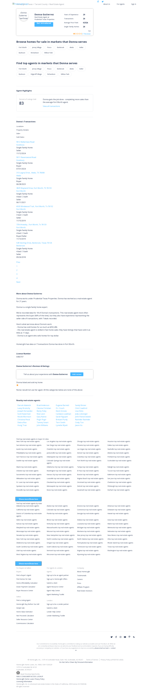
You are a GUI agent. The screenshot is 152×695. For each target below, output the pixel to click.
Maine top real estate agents (117, 524)
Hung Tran (22, 425)
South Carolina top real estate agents (29, 547)
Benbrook (60, 47)
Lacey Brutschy (23, 408)
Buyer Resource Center (24, 590)
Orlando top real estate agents (27, 471)
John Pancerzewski (83, 416)
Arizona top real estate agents (88, 506)
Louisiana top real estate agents (88, 524)
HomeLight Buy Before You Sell (27, 604)
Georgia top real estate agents (88, 513)
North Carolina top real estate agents (60, 539)
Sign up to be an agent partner (58, 575)
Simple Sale (20, 608)
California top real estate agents (28, 510)
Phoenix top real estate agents (88, 445)
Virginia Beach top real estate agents (90, 478)
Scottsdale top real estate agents (119, 461)
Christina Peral (23, 419)
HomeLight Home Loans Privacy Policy (30, 679)
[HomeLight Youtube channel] (125, 637)
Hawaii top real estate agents (118, 513)
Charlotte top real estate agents (58, 449)
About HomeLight (83, 572)
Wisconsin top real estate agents (58, 554)
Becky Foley (41, 411)
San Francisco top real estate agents (29, 457)
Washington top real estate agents (59, 471)
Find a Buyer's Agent (23, 575)
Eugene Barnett (62, 405)
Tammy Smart (42, 422)
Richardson (35, 53)
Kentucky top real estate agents (58, 524)
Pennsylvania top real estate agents (90, 543)
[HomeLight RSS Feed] (134, 637)
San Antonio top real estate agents (29, 445)
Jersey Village (37, 47)
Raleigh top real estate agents (118, 467)
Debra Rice (21, 422)
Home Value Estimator (24, 612)
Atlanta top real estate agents (118, 453)
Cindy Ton (79, 422)
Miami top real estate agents (26, 467)
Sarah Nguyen (62, 416)
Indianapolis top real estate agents (59, 457)
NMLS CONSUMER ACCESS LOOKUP (29, 676)
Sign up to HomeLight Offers (57, 579)
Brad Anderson (43, 405)
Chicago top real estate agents (88, 441)
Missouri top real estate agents (58, 531)
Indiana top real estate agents (88, 520)
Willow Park (48, 53)
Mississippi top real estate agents (28, 531)
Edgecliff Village (36, 74)
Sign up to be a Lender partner (58, 604)
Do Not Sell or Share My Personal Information (76, 662)
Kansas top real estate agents (27, 524)
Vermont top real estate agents (58, 550)
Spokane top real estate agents (27, 486)
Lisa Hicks (79, 411)
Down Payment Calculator (25, 587)
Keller (81, 47)
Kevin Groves (61, 411)
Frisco (49, 47)
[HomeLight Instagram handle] (120, 637)
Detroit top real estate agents (88, 486)
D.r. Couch (60, 408)
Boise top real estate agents (57, 490)
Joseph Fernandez (24, 411)
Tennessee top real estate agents (89, 547)
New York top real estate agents (28, 441)
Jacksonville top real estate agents (59, 453)
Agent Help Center (53, 590)
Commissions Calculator (25, 623)
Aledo (72, 47)
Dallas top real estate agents (117, 445)
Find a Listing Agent (23, 600)
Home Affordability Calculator (26, 583)
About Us (106, 4)
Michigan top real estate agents (88, 527)
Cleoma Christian (44, 408)
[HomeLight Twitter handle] (111, 637)
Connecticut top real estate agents (89, 510)
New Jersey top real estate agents (89, 535)
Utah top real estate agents (26, 550)
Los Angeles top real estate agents (59, 441)
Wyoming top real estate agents (88, 554)
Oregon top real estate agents (58, 543)
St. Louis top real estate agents (27, 482)
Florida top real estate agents (57, 513)
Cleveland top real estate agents (58, 482)
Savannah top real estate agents (88, 490)
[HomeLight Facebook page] (116, 637)
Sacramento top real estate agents (29, 474)
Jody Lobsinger (81, 414)
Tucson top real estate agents (118, 471)
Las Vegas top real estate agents (89, 449)
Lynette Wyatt (62, 425)
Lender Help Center (54, 612)
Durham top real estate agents (118, 490)
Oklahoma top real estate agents (28, 543)
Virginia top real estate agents (88, 550)
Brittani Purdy (62, 419)
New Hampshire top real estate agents (61, 535)
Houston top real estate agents (118, 441)
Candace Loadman (63, 414)
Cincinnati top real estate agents (88, 482)
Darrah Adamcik (24, 405)
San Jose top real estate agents (118, 478)
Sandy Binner (80, 405)
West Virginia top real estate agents (29, 554)
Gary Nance (41, 416)
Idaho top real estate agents (26, 520)
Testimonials (81, 575)
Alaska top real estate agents (57, 506)
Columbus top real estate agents (89, 457)
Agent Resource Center (55, 587)
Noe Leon (41, 414)
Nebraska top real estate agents (119, 531)
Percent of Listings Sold (27, 99)
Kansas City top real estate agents (59, 474)
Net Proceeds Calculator (25, 616)
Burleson (22, 53)
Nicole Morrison (24, 416)
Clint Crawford (81, 408)
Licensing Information (24, 681)
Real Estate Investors (84, 591)
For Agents (121, 4)
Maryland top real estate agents (27, 527)
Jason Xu (78, 425)
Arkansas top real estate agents (118, 506)
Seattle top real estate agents (27, 461)
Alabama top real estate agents (27, 506)
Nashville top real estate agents (118, 449)
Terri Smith (60, 422)
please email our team (102, 648)
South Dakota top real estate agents (60, 547)
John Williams (42, 425)
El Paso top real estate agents (88, 471)
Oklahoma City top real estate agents (60, 467)
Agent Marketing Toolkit (55, 594)
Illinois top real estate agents (57, 520)
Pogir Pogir (41, 419)
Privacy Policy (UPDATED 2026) (112, 660)
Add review (76, 374)
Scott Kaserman (24, 414)
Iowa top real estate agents (117, 520)
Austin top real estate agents (26, 449)
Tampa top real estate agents (88, 467)
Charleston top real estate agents (119, 482)
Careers (80, 579)
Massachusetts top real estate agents (60, 527)
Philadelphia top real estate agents (28, 453)
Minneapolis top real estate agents (59, 486)
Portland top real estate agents (118, 457)
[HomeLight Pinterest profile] (129, 637)
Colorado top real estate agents (58, 510)
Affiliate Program (83, 587)
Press (79, 583)
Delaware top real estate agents (119, 510)
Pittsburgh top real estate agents (119, 486)
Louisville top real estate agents (58, 478)
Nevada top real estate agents (27, 535)
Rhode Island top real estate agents (120, 543)
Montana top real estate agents (88, 531)
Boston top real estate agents (88, 474)
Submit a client (52, 583)
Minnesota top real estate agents (119, 527)
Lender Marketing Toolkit (56, 616)
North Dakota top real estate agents (90, 539)
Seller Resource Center (24, 619)
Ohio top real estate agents (117, 539)
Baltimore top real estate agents (119, 474)
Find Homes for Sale (23, 579)
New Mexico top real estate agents (120, 535)
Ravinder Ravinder (82, 419)
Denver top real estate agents (88, 453)
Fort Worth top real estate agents (89, 461)
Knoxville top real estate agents (27, 490)
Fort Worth (23, 47)
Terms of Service (92, 660)
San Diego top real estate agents (59, 445)
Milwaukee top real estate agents (28, 478)
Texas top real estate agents (117, 547)
